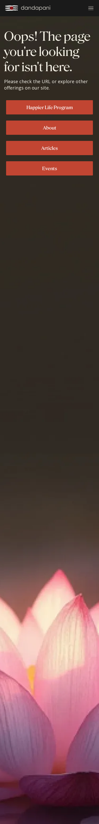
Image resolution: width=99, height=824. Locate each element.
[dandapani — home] (27, 8)
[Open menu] (90, 8)
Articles (49, 148)
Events (49, 168)
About (49, 127)
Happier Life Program (49, 107)
